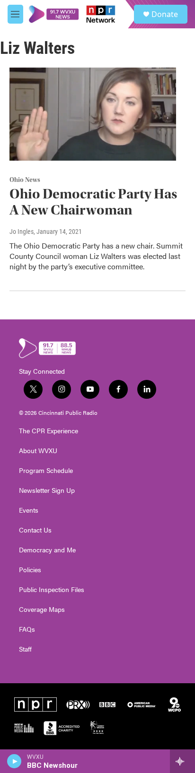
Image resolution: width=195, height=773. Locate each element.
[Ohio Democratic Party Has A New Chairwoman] (92, 114)
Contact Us (35, 530)
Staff (25, 649)
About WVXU (38, 451)
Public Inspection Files (51, 589)
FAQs (27, 629)
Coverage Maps (42, 609)
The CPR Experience (48, 431)
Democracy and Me (47, 550)
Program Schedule (46, 470)
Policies (30, 570)
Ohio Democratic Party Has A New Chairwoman (93, 202)
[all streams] (182, 761)
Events (28, 510)
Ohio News (24, 180)
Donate (164, 14)
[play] (14, 761)
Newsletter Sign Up (47, 490)
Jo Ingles (21, 231)
